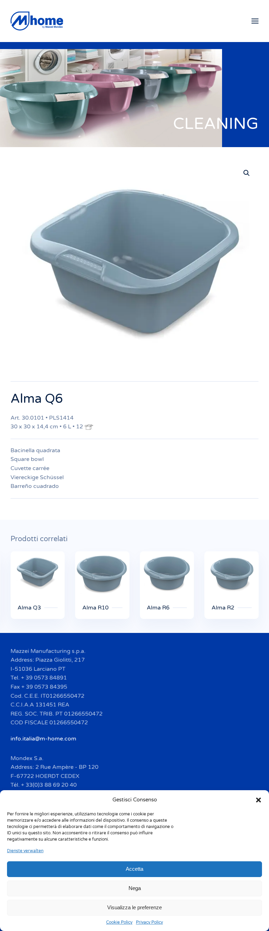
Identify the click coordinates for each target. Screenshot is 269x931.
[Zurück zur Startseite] (38, 21)
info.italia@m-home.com (43, 738)
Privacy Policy (149, 922)
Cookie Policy (119, 922)
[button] (258, 799)
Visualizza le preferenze (134, 907)
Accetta (134, 869)
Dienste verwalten (25, 850)
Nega (135, 888)
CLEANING (215, 123)
